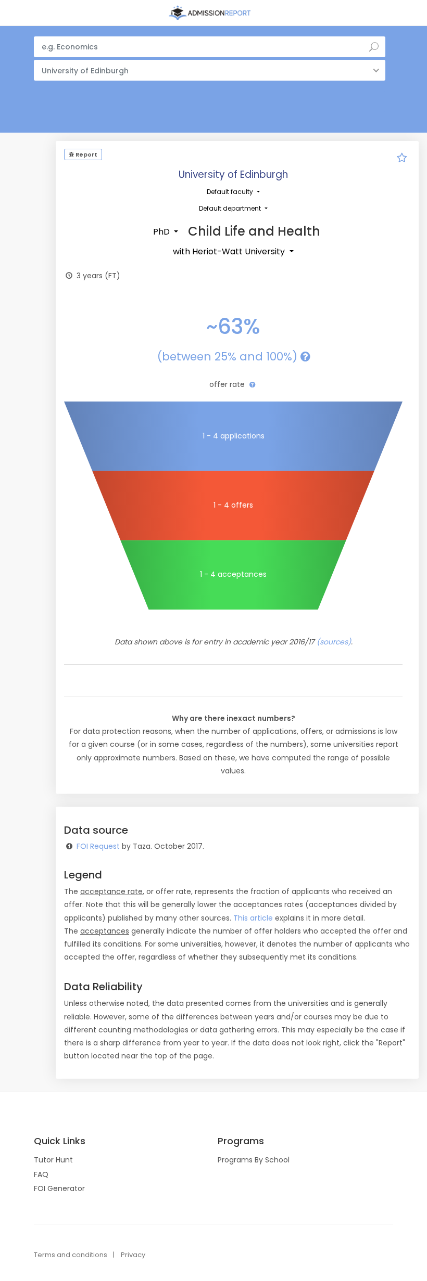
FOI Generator (59, 1188)
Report (85, 154)
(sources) (334, 642)
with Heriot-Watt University (230, 251)
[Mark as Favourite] (402, 159)
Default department (230, 208)
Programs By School (254, 1160)
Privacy (133, 1255)
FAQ (41, 1174)
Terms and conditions (70, 1255)
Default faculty (231, 191)
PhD (162, 232)
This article (253, 918)
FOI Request (98, 846)
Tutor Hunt (53, 1160)
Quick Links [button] (59, 1141)
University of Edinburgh (233, 174)
